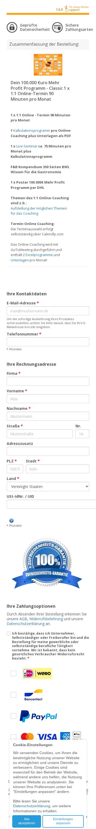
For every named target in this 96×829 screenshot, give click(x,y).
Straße (15, 425)
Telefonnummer (24, 334)
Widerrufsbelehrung (46, 618)
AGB (23, 618)
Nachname (19, 408)
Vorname (17, 390)
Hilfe (11, 520)
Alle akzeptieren (26, 821)
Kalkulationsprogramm (31, 130)
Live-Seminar (26, 146)
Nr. (78, 425)
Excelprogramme (39, 254)
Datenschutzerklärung (26, 623)
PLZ (12, 461)
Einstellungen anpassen (63, 821)
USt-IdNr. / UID (20, 496)
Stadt (33, 461)
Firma (14, 373)
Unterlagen (20, 260)
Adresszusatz (20, 443)
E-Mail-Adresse (23, 302)
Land (13, 478)
